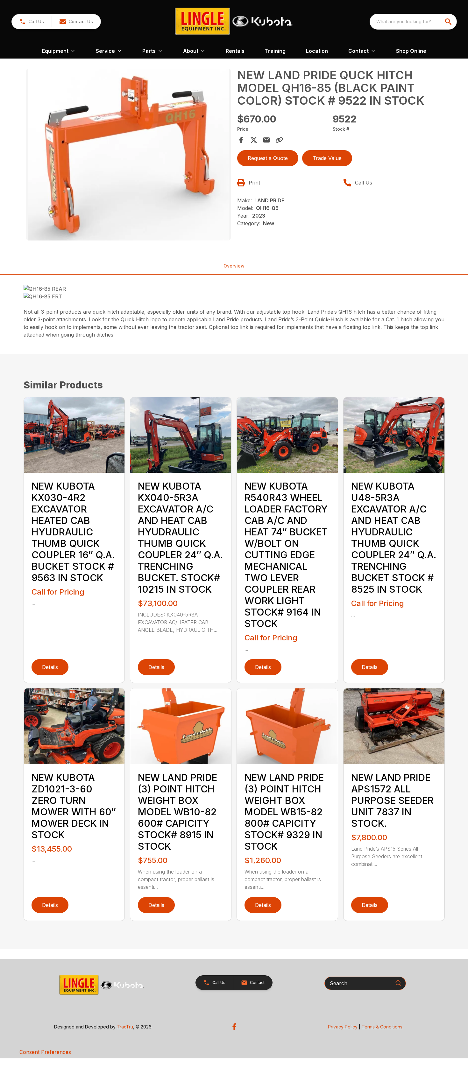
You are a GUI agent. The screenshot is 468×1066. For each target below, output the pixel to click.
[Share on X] (254, 140)
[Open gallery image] (128, 154)
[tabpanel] (128, 155)
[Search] (398, 983)
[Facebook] (234, 1027)
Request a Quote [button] (268, 158)
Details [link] (50, 667)
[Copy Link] (279, 140)
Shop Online (411, 51)
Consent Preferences (45, 1052)
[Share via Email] (266, 140)
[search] (449, 21)
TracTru (125, 1026)
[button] (32, 21)
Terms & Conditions (382, 1026)
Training (275, 51)
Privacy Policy (343, 1026)
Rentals (235, 51)
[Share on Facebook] (241, 140)
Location (317, 51)
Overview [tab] (234, 265)
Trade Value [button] (327, 158)
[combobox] (413, 21)
